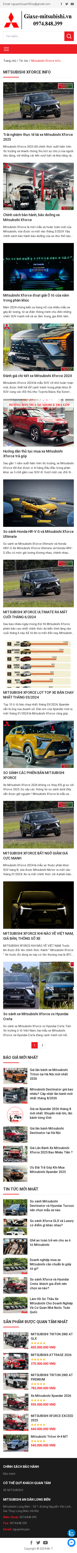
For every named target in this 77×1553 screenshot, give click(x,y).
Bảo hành (9, 1474)
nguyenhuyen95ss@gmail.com (30, 4)
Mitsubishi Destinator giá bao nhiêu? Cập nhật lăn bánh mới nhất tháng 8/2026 (51, 1094)
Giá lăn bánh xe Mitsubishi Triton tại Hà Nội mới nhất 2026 (49, 1074)
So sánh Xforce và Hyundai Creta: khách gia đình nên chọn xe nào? (49, 1284)
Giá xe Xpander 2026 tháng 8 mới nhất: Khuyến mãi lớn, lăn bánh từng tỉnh (51, 1113)
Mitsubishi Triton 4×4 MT (49, 1436)
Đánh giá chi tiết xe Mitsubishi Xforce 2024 (37, 376)
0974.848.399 (28, 1517)
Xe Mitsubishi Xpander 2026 (51, 1396)
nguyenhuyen (21, 1529)
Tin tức (23, 61)
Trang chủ (9, 61)
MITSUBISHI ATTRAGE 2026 (51, 1355)
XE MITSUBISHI (13, 1490)
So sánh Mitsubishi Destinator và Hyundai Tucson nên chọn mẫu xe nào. (52, 1205)
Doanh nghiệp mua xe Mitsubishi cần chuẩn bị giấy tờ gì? (50, 1264)
